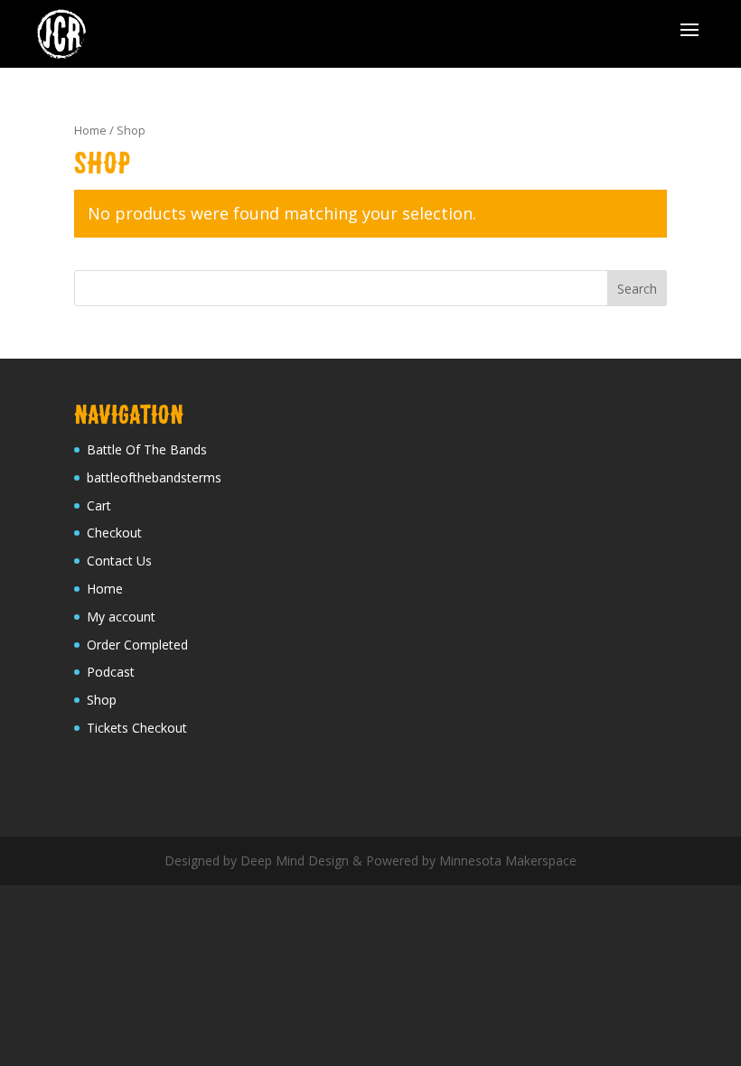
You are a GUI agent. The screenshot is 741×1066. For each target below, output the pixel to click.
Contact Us (119, 560)
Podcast (111, 671)
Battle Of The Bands (147, 449)
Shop (102, 699)
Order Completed (137, 644)
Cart (99, 505)
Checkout (114, 532)
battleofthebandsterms (154, 477)
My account (121, 616)
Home (90, 130)
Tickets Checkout (137, 727)
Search (637, 288)
